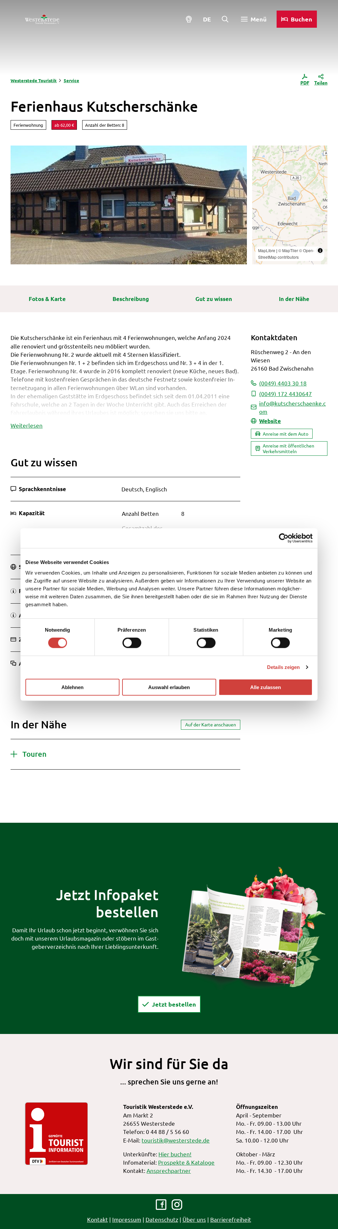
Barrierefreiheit (230, 1219)
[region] (289, 205)
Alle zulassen (265, 687)
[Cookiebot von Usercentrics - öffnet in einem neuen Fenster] (284, 538)
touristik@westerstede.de (176, 1140)
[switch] (131, 643)
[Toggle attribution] (320, 250)
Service (71, 80)
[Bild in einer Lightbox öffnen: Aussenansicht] (129, 205)
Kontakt (97, 1219)
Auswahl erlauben (169, 687)
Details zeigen (283, 667)
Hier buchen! (174, 1153)
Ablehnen (72, 687)
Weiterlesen (27, 425)
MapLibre (266, 250)
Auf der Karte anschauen (210, 724)
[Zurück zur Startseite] (42, 19)
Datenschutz (162, 1219)
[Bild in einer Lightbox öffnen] (253, 927)
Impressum (126, 1219)
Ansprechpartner (169, 1170)
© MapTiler (288, 250)
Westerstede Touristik (34, 80)
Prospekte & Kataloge (186, 1162)
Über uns (194, 1219)
